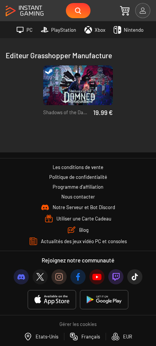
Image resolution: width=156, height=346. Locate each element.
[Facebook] (78, 276)
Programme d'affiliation (78, 187)
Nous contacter (78, 197)
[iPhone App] (52, 299)
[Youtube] (97, 276)
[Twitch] (115, 276)
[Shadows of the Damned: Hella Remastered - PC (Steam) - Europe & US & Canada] (78, 85)
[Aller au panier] (124, 10)
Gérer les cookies (78, 324)
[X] (40, 276)
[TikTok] (134, 276)
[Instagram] (59, 276)
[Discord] (21, 276)
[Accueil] (25, 11)
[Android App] (104, 299)
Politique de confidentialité (78, 177)
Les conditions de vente (78, 167)
